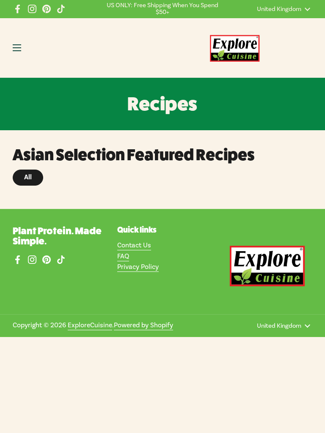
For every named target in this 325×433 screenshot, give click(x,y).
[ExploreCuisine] (234, 48)
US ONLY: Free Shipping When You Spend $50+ (162, 9)
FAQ (123, 256)
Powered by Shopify (143, 325)
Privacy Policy (138, 267)
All (28, 177)
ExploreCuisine (90, 325)
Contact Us (134, 245)
